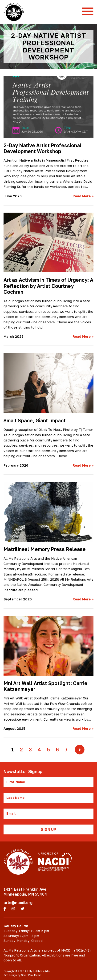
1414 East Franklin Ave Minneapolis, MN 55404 (25, 892)
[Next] (79, 749)
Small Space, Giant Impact (35, 420)
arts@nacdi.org (18, 902)
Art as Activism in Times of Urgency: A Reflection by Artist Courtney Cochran (48, 286)
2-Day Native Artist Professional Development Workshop (42, 148)
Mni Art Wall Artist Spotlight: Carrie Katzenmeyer (45, 686)
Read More (83, 196)
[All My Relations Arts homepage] (14, 11)
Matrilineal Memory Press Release (45, 549)
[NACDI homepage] (55, 862)
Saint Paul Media (31, 975)
